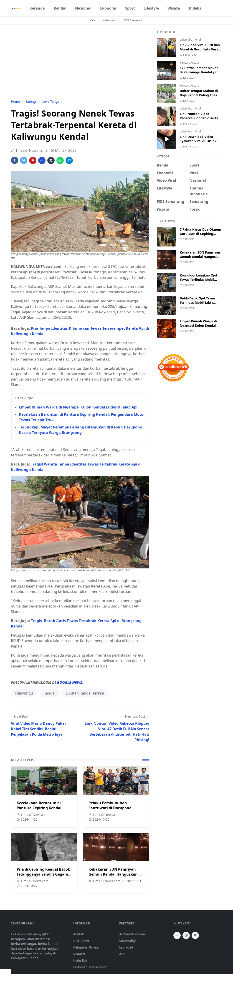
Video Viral (109, 20)
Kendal (49, 693)
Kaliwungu (24, 693)
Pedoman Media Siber (90, 967)
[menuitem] (37, 8)
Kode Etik (80, 960)
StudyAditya (128, 941)
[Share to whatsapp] (60, 160)
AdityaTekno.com (132, 934)
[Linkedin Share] (42, 160)
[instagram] (211, 8)
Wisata (194, 63)
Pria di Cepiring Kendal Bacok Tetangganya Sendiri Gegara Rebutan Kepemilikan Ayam (43, 874)
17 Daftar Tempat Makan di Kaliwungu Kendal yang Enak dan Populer (200, 72)
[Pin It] (32, 160)
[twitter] (195, 935)
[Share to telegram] (69, 160)
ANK (122, 954)
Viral (93, 20)
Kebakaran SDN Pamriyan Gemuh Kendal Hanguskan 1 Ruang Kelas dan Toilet (115, 874)
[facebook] (207, 8)
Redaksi (79, 954)
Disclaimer (81, 941)
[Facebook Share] (14, 160)
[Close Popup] (5, 971)
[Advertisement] (80, 62)
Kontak (78, 934)
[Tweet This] (23, 160)
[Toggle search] (220, 8)
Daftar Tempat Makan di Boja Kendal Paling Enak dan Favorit (199, 95)
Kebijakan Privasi (86, 947)
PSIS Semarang (133, 20)
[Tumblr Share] (51, 160)
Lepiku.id (126, 947)
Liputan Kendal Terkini (85, 693)
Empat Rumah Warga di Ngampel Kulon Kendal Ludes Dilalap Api (78, 407)
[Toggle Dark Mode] (216, 8)
